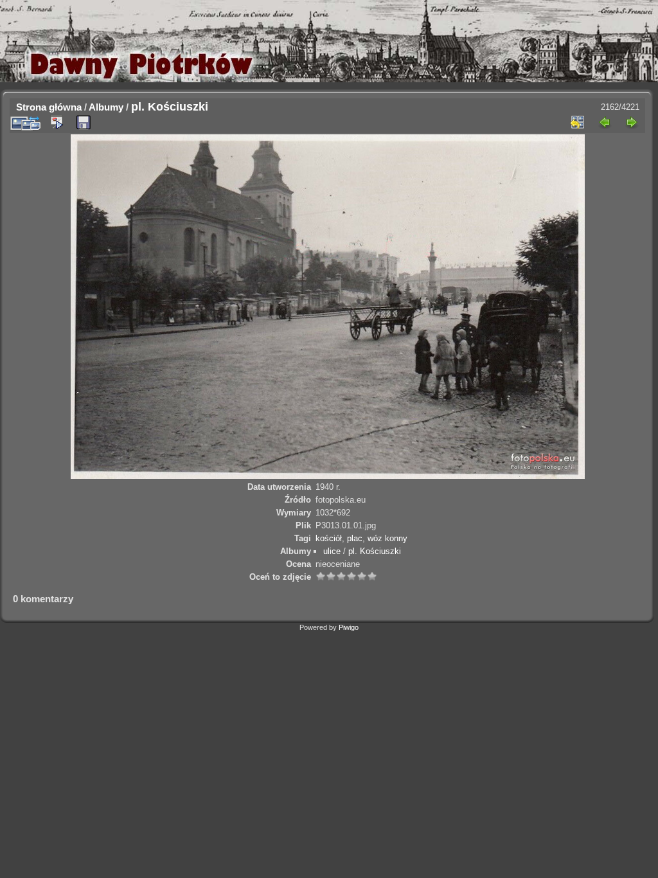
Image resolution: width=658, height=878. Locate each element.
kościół (329, 538)
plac (354, 538)
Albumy (106, 107)
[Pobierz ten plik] (83, 122)
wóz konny (387, 538)
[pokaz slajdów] (56, 122)
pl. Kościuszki (374, 551)
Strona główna (49, 107)
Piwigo (349, 627)
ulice (332, 551)
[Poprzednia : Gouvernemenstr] (604, 122)
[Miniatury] (577, 122)
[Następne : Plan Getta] (631, 122)
